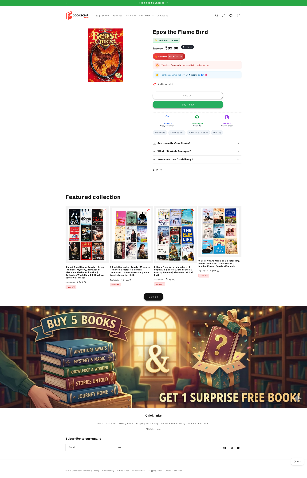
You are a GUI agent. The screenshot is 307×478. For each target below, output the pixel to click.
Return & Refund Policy (173, 423)
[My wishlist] (230, 15)
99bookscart (77, 471)
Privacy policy (108, 471)
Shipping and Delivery (147, 423)
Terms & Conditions (198, 423)
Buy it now (188, 104)
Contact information (173, 471)
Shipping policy (155, 471)
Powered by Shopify (91, 471)
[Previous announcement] (66, 3)
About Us (111, 423)
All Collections (153, 429)
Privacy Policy (126, 423)
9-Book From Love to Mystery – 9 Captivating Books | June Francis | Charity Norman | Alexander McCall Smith (173, 271)
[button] (130, 15)
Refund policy (123, 471)
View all (153, 296)
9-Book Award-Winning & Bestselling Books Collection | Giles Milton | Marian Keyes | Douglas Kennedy (219, 263)
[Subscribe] (119, 447)
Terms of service (138, 471)
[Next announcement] (240, 3)
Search (99, 423)
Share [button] (159, 169)
